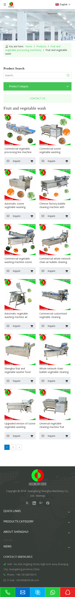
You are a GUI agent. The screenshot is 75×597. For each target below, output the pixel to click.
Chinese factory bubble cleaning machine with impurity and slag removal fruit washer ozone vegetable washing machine (54, 205)
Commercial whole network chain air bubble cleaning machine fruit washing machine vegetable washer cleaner (54, 260)
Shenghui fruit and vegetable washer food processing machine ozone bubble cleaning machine (20, 370)
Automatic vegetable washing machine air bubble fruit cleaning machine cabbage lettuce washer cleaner (19, 315)
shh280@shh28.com (27, 580)
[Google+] (41, 503)
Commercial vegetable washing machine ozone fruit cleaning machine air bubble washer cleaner (19, 260)
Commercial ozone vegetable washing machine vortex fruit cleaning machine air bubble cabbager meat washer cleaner (52, 150)
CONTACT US (37, 98)
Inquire (16, 161)
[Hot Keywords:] (68, 75)
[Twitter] (27, 503)
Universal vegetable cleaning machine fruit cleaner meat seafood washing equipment (51, 425)
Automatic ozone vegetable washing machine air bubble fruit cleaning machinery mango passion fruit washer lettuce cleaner (20, 205)
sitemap (8, 540)
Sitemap (40, 495)
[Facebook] (48, 503)
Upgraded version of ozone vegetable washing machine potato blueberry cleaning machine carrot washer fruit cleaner (20, 425)
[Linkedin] (34, 503)
